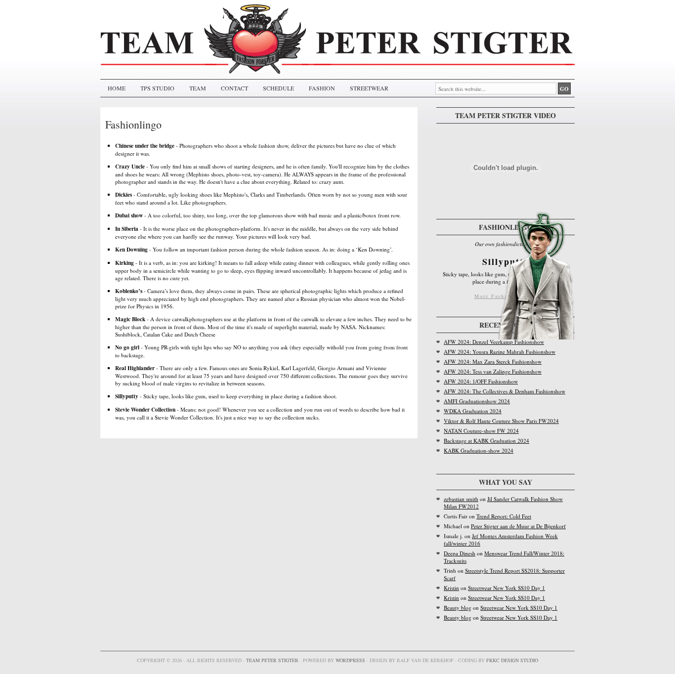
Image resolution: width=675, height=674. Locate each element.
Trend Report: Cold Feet (503, 516)
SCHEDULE (278, 88)
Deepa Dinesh (459, 553)
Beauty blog (457, 607)
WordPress (350, 660)
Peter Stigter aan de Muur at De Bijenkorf (518, 526)
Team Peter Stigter (272, 660)
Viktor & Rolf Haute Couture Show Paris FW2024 (501, 420)
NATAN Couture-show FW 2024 (481, 430)
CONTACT (234, 88)
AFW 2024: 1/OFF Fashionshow (481, 381)
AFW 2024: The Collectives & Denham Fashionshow (504, 391)
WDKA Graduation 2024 (473, 411)
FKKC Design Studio (512, 660)
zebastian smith (461, 499)
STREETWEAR (369, 88)
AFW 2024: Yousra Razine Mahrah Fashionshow (499, 351)
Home (117, 88)
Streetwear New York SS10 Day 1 (506, 587)
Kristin (451, 587)
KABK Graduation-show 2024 (478, 450)
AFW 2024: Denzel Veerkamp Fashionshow (494, 341)
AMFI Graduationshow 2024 (477, 401)
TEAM (197, 88)
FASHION (322, 88)
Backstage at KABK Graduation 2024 (486, 440)
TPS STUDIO (157, 88)
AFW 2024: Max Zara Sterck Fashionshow (493, 361)
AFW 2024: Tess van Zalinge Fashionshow (493, 371)
